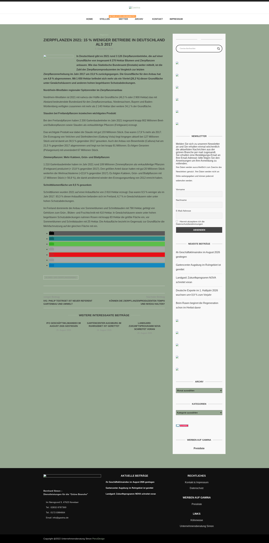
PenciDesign (98, 538)
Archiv (139, 19)
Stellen (106, 18)
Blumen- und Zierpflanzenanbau (60, 277)
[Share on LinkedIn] (107, 289)
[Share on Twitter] (101, 289)
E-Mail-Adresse (183, 211)
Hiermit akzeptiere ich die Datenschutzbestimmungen (190, 222)
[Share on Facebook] (97, 289)
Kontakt (157, 19)
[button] (51, 233)
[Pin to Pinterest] (104, 289)
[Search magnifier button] (218, 48)
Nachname (181, 200)
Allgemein (104, 35)
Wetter (123, 19)
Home (89, 19)
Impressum (176, 19)
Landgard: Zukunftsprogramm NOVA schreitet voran (144, 326)
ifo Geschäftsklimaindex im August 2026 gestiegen (130, 482)
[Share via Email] (110, 289)
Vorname (180, 189)
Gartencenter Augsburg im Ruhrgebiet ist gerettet (129, 488)
